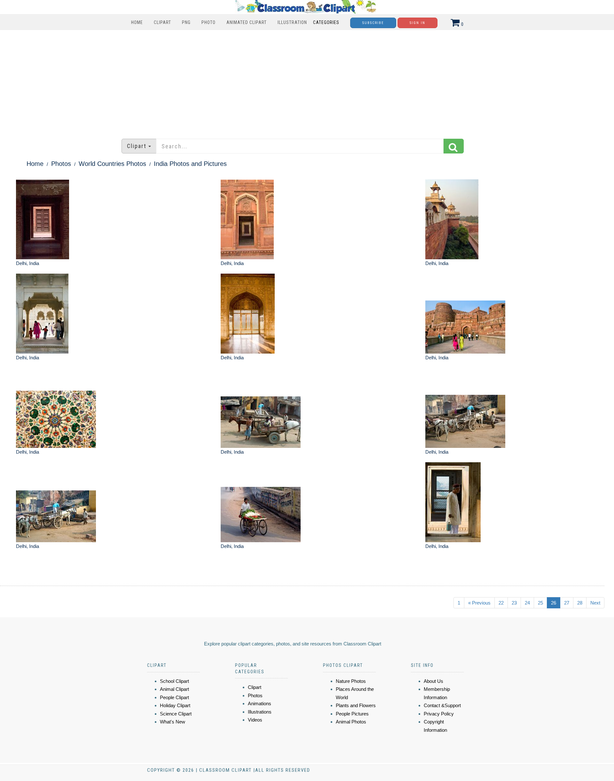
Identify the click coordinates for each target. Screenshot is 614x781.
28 (579, 602)
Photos (61, 163)
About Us (433, 681)
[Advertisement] (307, 81)
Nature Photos (351, 681)
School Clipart (174, 681)
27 (566, 602)
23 (514, 602)
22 (501, 602)
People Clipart (174, 697)
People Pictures (352, 713)
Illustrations (260, 712)
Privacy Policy (439, 713)
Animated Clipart (246, 22)
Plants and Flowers (356, 705)
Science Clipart (176, 713)
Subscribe (373, 23)
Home (137, 22)
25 (540, 602)
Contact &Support (442, 705)
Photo (208, 22)
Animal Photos (351, 721)
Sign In (417, 23)
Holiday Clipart (175, 705)
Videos (255, 719)
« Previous (479, 602)
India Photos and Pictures (190, 163)
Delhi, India (27, 263)
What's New (172, 721)
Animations (259, 703)
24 (527, 602)
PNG (186, 22)
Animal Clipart (174, 689)
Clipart (162, 22)
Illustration (292, 22)
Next (595, 602)
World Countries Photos (112, 163)
